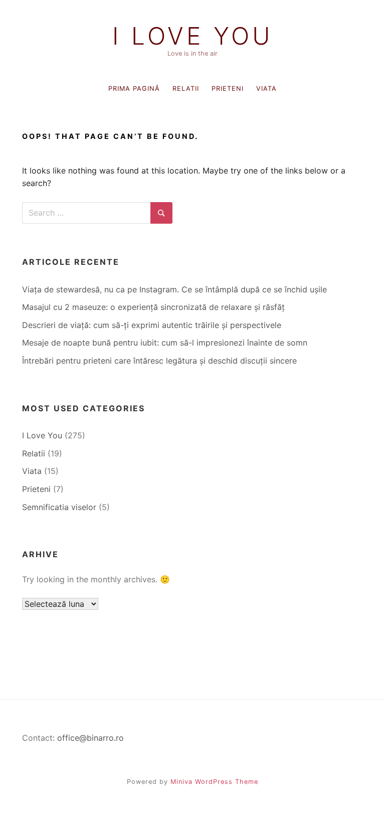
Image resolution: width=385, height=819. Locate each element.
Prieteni (228, 88)
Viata (266, 88)
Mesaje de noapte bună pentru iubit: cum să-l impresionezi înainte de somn (164, 343)
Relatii (185, 88)
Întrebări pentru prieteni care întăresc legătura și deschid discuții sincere (159, 361)
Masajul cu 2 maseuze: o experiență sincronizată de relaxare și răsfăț (153, 307)
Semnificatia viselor (59, 507)
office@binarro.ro (90, 738)
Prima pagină (134, 88)
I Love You (192, 36)
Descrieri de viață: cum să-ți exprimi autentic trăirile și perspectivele (151, 325)
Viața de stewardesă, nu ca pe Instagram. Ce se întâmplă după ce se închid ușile (174, 289)
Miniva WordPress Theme (214, 781)
